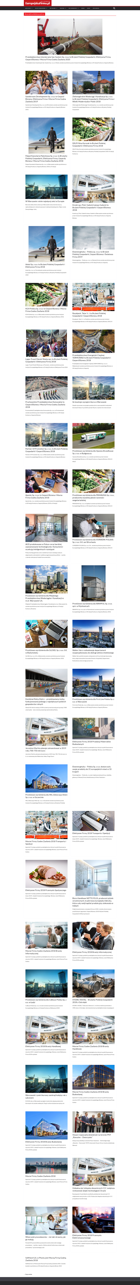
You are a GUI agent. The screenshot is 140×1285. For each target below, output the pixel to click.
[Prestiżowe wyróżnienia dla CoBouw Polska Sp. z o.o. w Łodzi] (46, 983)
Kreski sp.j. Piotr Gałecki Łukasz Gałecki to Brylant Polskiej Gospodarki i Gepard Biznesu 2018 (91, 207)
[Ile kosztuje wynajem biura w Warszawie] (93, 388)
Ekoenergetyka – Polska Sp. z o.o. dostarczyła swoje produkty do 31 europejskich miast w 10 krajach (91, 769)
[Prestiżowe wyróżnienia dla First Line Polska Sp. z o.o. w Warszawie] (93, 683)
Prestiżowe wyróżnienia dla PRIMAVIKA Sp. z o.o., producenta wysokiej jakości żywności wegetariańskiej (93, 497)
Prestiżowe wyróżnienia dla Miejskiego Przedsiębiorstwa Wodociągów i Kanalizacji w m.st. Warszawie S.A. (44, 598)
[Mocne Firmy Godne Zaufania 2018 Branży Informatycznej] (46, 935)
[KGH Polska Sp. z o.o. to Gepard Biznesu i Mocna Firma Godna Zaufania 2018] (46, 294)
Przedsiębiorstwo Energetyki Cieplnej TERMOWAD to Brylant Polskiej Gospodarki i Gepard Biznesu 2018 (91, 357)
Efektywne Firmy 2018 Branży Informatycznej (92, 952)
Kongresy (83, 8)
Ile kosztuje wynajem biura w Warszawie (89, 402)
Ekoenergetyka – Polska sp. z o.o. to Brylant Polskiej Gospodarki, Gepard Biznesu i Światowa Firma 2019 (92, 254)
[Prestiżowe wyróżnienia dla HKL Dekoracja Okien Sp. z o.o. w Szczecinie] (46, 778)
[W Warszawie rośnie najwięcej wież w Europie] (46, 187)
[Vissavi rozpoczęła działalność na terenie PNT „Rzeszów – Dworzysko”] (93, 1122)
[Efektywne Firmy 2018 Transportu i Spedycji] (93, 821)
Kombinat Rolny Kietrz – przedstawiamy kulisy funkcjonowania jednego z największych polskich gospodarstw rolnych (45, 701)
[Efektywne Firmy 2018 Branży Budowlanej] (46, 1125)
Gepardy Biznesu (28, 8)
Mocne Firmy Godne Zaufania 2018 (40, 1176)
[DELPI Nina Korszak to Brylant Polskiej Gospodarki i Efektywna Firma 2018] (93, 129)
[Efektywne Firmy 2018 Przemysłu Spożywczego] (46, 874)
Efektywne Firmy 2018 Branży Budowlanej (43, 1142)
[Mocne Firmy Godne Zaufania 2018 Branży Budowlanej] (93, 1077)
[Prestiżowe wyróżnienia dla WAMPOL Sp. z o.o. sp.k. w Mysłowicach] (93, 583)
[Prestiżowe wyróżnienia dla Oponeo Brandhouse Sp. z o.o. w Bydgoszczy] (93, 436)
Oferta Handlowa (96, 8)
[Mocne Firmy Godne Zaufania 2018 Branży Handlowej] (93, 1030)
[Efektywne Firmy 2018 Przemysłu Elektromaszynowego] (93, 1220)
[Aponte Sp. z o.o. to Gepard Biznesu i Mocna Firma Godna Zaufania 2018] (46, 481)
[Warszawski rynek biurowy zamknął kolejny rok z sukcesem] (46, 1079)
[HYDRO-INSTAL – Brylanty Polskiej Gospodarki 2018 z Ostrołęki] (93, 983)
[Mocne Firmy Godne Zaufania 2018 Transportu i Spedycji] (46, 825)
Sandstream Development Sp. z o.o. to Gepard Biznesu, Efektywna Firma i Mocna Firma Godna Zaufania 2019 (45, 99)
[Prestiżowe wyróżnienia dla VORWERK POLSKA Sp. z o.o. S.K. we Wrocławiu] (93, 525)
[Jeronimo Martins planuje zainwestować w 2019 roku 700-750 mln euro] (46, 732)
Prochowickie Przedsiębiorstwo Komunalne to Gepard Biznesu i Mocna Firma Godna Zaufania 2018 (45, 404)
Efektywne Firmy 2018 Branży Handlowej (43, 1046)
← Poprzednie (28, 1274)
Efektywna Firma (52, 8)
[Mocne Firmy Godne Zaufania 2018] (46, 1166)
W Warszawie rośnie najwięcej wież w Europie (44, 201)
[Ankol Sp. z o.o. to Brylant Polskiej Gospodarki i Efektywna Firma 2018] (46, 244)
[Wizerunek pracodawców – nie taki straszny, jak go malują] (46, 1221)
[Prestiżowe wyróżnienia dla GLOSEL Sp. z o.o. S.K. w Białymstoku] (46, 634)
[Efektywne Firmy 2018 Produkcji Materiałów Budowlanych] (93, 728)
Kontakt (88, 8)
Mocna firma (62, 8)
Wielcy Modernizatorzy (73, 8)
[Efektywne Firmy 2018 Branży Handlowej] (46, 1030)
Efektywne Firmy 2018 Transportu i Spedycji (91, 833)
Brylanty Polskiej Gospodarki (40, 8)
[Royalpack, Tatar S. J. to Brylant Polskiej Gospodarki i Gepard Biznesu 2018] (93, 297)
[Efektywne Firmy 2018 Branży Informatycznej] (93, 936)
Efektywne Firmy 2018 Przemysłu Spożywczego (45, 890)
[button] (32, 8)
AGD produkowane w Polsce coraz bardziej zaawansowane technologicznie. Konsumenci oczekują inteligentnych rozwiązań (44, 546)
